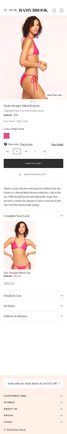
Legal (12, 421)
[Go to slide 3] (35, 101)
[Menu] (5, 10)
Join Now (59, 383)
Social (12, 415)
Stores (13, 402)
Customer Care (19, 395)
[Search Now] (54, 10)
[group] (33, 57)
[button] (57, 144)
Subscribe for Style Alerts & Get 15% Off (32, 383)
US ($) (13, 9)
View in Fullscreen (33, 57)
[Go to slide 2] (33, 101)
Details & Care (13, 295)
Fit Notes (9, 306)
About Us (14, 408)
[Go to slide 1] (31, 101)
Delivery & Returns (15, 316)
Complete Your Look (17, 216)
